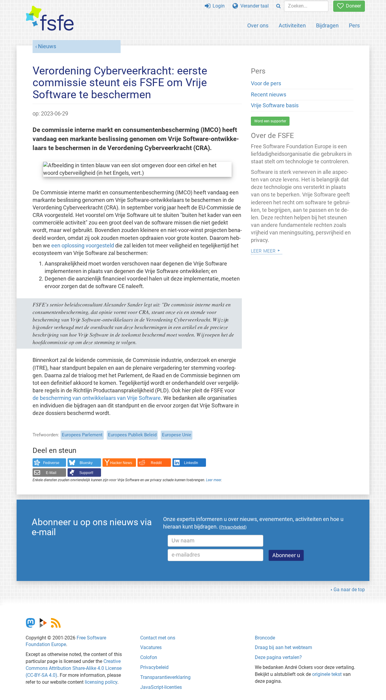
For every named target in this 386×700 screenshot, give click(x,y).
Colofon (148, 657)
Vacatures (151, 647)
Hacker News (121, 463)
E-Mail (51, 473)
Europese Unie (176, 435)
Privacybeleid (154, 667)
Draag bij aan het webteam (283, 647)
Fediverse (51, 463)
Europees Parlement (82, 435)
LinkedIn (191, 463)
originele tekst (327, 674)
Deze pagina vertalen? (278, 657)
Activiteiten (292, 25)
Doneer (352, 6)
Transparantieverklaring (165, 677)
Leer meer (213, 480)
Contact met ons (157, 638)
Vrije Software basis (275, 105)
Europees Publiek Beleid (132, 435)
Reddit (156, 463)
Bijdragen (327, 25)
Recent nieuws (268, 95)
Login (217, 6)
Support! (86, 473)
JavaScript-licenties (161, 687)
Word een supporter (270, 121)
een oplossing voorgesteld (82, 246)
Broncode (265, 638)
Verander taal (253, 6)
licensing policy (101, 682)
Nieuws (47, 46)
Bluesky (86, 463)
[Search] (278, 6)
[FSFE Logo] (50, 18)
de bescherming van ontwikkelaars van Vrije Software (97, 398)
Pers (354, 25)
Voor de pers (266, 83)
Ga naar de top (349, 589)
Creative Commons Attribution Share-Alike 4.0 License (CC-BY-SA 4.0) (74, 668)
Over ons (257, 25)
